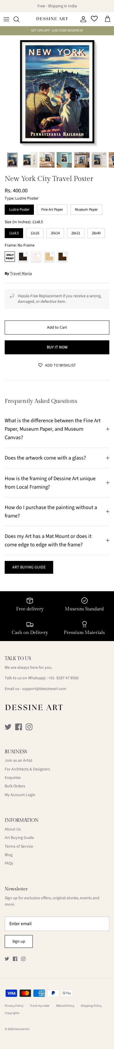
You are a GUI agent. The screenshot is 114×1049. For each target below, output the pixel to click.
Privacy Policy (14, 1006)
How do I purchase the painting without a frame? (51, 512)
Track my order (40, 1006)
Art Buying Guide (19, 838)
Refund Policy (65, 1006)
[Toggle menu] (6, 19)
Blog (9, 855)
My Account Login (20, 795)
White (36, 256)
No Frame (10, 256)
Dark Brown (62, 256)
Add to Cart (57, 327)
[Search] (19, 19)
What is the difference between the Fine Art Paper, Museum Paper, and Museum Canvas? (53, 429)
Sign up (18, 941)
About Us (13, 829)
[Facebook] (18, 727)
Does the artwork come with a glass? (45, 458)
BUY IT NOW (57, 347)
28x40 (96, 232)
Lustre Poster (19, 208)
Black (23, 256)
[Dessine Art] (52, 19)
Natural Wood (49, 256)
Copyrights (12, 1013)
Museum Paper (86, 208)
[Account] (81, 19)
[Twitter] (8, 727)
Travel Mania (21, 274)
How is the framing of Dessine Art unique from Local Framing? (50, 483)
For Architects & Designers (27, 769)
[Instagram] (29, 727)
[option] (57, 92)
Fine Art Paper (52, 208)
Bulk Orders (15, 786)
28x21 (76, 232)
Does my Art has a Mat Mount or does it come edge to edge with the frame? (48, 540)
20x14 (55, 232)
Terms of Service (19, 846)
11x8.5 (13, 232)
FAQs (9, 863)
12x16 (35, 232)
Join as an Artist (18, 760)
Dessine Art (21, 1029)
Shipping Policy (91, 1006)
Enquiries (13, 778)
